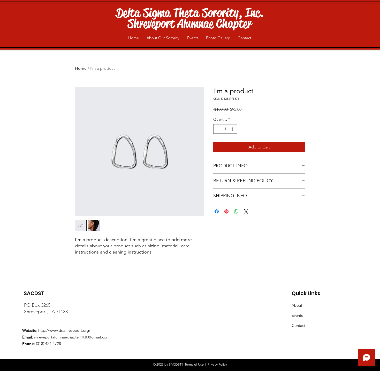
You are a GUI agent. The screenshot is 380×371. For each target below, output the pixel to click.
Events (297, 315)
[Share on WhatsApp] (236, 211)
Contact (298, 325)
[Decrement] (217, 128)
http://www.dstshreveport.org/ (64, 330)
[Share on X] (246, 211)
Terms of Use (194, 364)
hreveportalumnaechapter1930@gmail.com (73, 337)
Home (81, 68)
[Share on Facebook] (217, 211)
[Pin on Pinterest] (226, 211)
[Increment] (233, 128)
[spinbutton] (225, 128)
